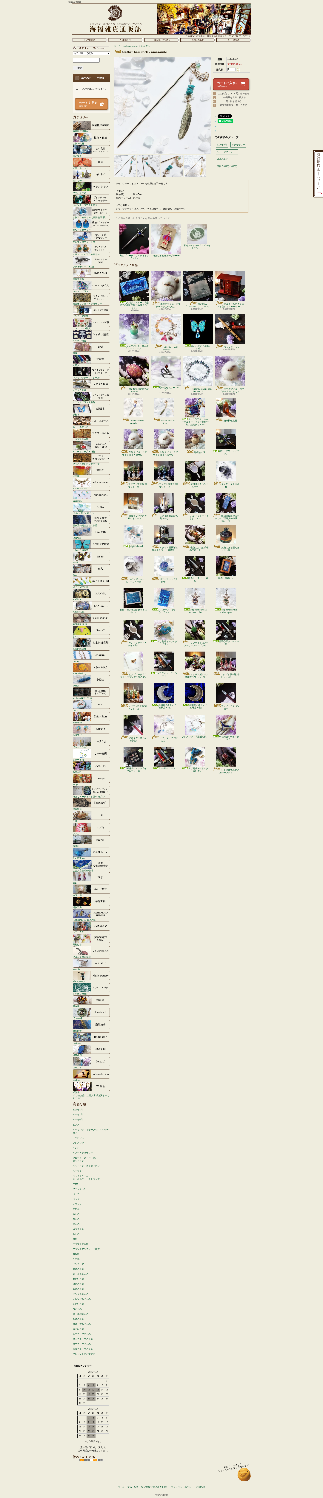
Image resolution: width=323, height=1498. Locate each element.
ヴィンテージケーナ (234, 347)
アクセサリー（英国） (84, 266)
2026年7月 (78, 1114)
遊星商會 (77, 1030)
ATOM (98, 1460)
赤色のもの (78, 1269)
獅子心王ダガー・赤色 (229, 642)
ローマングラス (80, 291)
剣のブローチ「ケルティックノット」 (134, 256)
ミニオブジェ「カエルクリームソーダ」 (137, 347)
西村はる (77, 944)
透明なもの (78, 1329)
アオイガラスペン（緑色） (138, 739)
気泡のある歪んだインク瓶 (230, 548)
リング (76, 1147)
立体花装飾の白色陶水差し (169, 517)
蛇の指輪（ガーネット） (169, 388)
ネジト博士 (78, 895)
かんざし (145, 46)
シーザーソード (167, 768)
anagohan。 (78, 501)
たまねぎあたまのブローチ (166, 255)
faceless (76, 1080)
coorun (76, 661)
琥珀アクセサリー (82, 230)
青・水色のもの (80, 1274)
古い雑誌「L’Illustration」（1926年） (198, 305)
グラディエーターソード (167, 674)
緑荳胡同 (77, 1055)
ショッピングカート (234, 40)
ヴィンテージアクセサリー (86, 205)
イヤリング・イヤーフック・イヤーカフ (91, 1131)
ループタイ (78, 1171)
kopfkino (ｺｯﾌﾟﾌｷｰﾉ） (83, 698)
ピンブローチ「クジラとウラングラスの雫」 (133, 675)
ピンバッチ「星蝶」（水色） (201, 347)
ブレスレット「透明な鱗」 (195, 736)
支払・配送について (125, 40)
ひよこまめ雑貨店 (82, 956)
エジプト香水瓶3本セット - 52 (137, 485)
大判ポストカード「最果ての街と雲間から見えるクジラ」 (134, 305)
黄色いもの (78, 1279)
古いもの (77, 180)
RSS (84, 1460)
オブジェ (77, 1204)
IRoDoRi (77, 538)
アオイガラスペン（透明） (230, 707)
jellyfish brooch (136, 546)
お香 (75, 353)
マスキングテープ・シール (86, 377)
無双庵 (76, 1006)
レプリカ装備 (79, 390)
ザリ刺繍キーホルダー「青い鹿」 (198, 769)
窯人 (75, 575)
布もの (76, 1219)
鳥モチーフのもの (82, 1334)
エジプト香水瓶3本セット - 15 (168, 485)
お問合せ (198, 40)
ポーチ (76, 1194)
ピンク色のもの (80, 1294)
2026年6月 (78, 1119)
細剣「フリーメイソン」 (229, 452)
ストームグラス (80, 427)
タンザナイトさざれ (230, 485)
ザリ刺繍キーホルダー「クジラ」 (229, 738)
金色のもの (78, 1319)
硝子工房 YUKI (80, 587)
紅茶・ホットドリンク (84, 168)
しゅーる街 (78, 759)
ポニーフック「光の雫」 (169, 580)
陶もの (76, 1224)
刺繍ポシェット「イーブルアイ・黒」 (135, 769)
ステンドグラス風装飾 (84, 402)
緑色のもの (78, 1284)
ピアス (76, 1124)
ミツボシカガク (80, 993)
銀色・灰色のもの (82, 1324)
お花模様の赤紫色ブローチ (139, 390)
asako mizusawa (80, 488)
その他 (76, 1259)
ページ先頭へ (244, 1476)
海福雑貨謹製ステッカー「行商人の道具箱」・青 (227, 519)
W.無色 (76, 1092)
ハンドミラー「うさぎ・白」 (137, 644)
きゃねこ (77, 636)
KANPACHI (78, 611)
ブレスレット (79, 1142)
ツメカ (76, 833)
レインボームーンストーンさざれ (136, 580)
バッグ (76, 1199)
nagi (74, 883)
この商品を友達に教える (233, 97)
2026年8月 (78, 1109)
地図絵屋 (77, 809)
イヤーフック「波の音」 (169, 739)
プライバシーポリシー (182, 1487)
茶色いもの (78, 1304)
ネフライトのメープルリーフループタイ (196, 644)
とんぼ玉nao (79, 858)
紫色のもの (78, 1289)
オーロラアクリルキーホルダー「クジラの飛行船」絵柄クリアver (195, 422)
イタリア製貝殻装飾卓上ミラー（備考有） (165, 548)
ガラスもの (78, 1229)
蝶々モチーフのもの (83, 1339)
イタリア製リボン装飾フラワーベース (196, 675)
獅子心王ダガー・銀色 (198, 579)
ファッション (79, 1189)
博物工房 (77, 907)
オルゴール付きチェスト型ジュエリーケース (230, 305)
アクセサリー (238, 144)
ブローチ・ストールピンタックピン (85, 1159)
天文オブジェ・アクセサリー (87, 303)
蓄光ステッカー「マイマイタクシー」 (197, 246)
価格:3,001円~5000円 (227, 166)
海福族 (76, 1254)
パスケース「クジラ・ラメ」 (167, 611)
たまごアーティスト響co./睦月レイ (90, 796)
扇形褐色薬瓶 (230, 420)
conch (75, 710)
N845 (75, 562)
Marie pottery (79, 981)
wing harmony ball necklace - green (228, 611)
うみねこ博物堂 (80, 550)
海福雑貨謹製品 (80, 131)
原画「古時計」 (226, 578)
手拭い (76, 1184)
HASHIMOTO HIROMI (84, 920)
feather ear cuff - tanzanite (137, 422)
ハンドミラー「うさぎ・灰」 (199, 517)
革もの (76, 1234)
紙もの (76, 1214)
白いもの (77, 1309)
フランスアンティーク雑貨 (86, 1249)
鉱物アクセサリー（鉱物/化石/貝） (90, 217)
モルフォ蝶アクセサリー (85, 242)
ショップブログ (162, 40)
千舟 (75, 821)
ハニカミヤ (78, 932)
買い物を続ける (233, 101)
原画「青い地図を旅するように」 (133, 611)
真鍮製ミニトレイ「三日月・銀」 (166, 706)
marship (76, 969)
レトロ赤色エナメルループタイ (229, 771)
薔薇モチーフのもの (83, 1349)
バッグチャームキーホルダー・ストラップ (86, 1177)
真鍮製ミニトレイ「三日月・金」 (197, 706)
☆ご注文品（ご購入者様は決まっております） (91, 1096)
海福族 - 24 (199, 452)
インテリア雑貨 (80, 316)
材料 (75, 1239)
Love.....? (77, 1067)
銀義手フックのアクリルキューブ (136, 517)
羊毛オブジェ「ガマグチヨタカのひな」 (168, 305)
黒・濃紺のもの (80, 1314)
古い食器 (77, 156)
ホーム (89, 40)
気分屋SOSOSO (80, 624)
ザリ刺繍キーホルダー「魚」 (167, 642)
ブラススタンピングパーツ (86, 464)
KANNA (77, 599)
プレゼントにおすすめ (84, 1354)
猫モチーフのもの (82, 1344)
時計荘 (76, 846)
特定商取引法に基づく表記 (233, 105)
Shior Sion (77, 722)
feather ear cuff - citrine (168, 422)
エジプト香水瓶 (80, 439)
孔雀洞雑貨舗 (79, 648)
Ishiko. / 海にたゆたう (83, 513)
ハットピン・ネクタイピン (86, 1166)
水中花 (76, 476)
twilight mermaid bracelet (170, 348)
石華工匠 (77, 772)
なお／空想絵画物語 (83, 870)
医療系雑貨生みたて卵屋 (85, 525)
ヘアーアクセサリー (83, 1153)
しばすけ (77, 735)
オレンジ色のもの (82, 1299)
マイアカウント (90, 47)
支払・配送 (133, 1487)
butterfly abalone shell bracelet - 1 (202, 390)
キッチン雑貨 (79, 340)
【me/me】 (78, 1018)
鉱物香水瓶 (78, 279)
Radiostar (77, 1043)
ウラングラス (79, 193)
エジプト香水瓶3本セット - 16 (137, 707)
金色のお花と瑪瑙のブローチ (199, 548)
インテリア (78, 1264)
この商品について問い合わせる (233, 93)
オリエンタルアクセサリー (86, 254)
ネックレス (78, 1137)
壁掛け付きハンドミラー (199, 485)
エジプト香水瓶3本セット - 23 (230, 675)
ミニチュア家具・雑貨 (84, 451)
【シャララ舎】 (80, 747)
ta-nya (75, 784)
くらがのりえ (79, 673)
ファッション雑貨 (82, 328)
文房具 (76, 365)
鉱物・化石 (78, 143)
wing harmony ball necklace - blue (198, 611)
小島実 (76, 685)
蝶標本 (76, 414)
